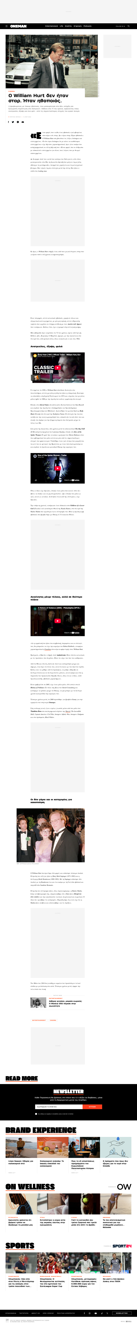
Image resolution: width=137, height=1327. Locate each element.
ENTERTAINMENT (56, 998)
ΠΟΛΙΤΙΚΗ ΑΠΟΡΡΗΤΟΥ (66, 1313)
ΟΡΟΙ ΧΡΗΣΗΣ (48, 1313)
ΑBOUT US (36, 1313)
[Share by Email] (22, 122)
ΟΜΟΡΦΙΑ (106, 1217)
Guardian (48, 649)
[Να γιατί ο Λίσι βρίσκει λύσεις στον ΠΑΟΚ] (116, 1262)
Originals (78, 26)
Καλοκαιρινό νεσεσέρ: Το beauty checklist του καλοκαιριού (52, 1163)
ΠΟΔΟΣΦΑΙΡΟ (13, 1276)
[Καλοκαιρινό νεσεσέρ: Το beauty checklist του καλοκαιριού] (53, 1147)
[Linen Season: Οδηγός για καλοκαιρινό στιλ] (21, 1147)
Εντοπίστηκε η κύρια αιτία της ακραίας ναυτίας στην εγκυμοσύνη (52, 1222)
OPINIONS (107, 1276)
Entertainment (51, 26)
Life (61, 26)
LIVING (74, 1217)
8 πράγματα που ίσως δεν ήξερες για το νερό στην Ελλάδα (115, 1163)
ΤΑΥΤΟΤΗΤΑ (23, 1313)
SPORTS (20, 1246)
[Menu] (6, 26)
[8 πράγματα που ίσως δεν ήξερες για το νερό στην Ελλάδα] (116, 1147)
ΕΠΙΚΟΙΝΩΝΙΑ (11, 1313)
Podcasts (88, 26)
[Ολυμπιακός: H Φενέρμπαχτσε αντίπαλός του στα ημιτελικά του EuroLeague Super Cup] (53, 1262)
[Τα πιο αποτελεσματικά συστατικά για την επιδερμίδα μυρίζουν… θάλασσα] (116, 1203)
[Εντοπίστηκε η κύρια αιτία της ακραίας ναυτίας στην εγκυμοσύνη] (53, 1203)
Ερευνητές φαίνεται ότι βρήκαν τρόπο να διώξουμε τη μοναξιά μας (20, 1222)
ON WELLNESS (30, 1187)
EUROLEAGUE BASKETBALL (51, 1276)
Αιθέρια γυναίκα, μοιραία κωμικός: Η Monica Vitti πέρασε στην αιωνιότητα (65, 1003)
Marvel (68, 711)
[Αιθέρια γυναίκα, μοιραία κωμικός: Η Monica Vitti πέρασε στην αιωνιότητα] (38, 1002)
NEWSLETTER (122, 1313)
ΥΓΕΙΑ (42, 1217)
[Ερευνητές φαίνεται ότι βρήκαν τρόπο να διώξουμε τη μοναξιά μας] (21, 1203)
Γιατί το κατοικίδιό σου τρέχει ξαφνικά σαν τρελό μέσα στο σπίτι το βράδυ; (84, 1222)
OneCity (68, 26)
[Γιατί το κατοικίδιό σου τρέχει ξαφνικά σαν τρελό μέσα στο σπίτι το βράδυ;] (84, 1203)
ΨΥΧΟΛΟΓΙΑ (13, 1217)
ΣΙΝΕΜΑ (11, 91)
